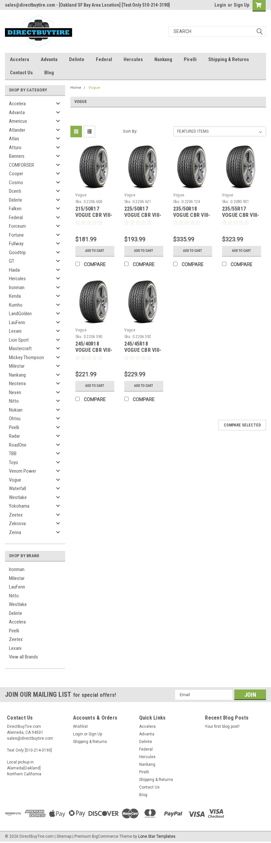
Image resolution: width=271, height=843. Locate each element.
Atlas (14, 139)
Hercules (133, 59)
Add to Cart (94, 251)
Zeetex (16, 515)
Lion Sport (19, 340)
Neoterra (17, 384)
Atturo (15, 148)
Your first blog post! (222, 726)
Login (220, 5)
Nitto (14, 401)
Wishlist (80, 726)
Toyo (13, 462)
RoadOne (17, 445)
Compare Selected (242, 425)
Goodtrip (17, 252)
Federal (104, 59)
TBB (13, 453)
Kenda (15, 296)
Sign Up (241, 5)
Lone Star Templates (156, 836)
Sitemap (64, 836)
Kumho (15, 305)
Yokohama (19, 506)
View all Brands (23, 657)
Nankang (163, 59)
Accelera (19, 59)
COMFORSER (21, 165)
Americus (18, 121)
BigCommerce (105, 836)
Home (75, 87)
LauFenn (17, 322)
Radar (14, 436)
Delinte (76, 59)
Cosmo (16, 182)
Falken (15, 209)
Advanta (49, 59)
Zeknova (17, 523)
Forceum (17, 226)
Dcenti (15, 191)
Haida (14, 270)
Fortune (16, 235)
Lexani (15, 331)
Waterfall (17, 488)
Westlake (18, 497)
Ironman (16, 287)
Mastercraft (20, 349)
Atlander (17, 130)
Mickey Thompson (26, 357)
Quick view (95, 185)
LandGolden (20, 314)
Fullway (16, 244)
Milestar (16, 366)
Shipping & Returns (228, 59)
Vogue (15, 480)
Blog (49, 73)
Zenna (15, 532)
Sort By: (130, 131)
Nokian (15, 410)
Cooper (16, 174)
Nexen (15, 392)
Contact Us (21, 73)
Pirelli (190, 59)
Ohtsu (14, 418)
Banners (16, 156)
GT (11, 261)
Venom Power (22, 471)
